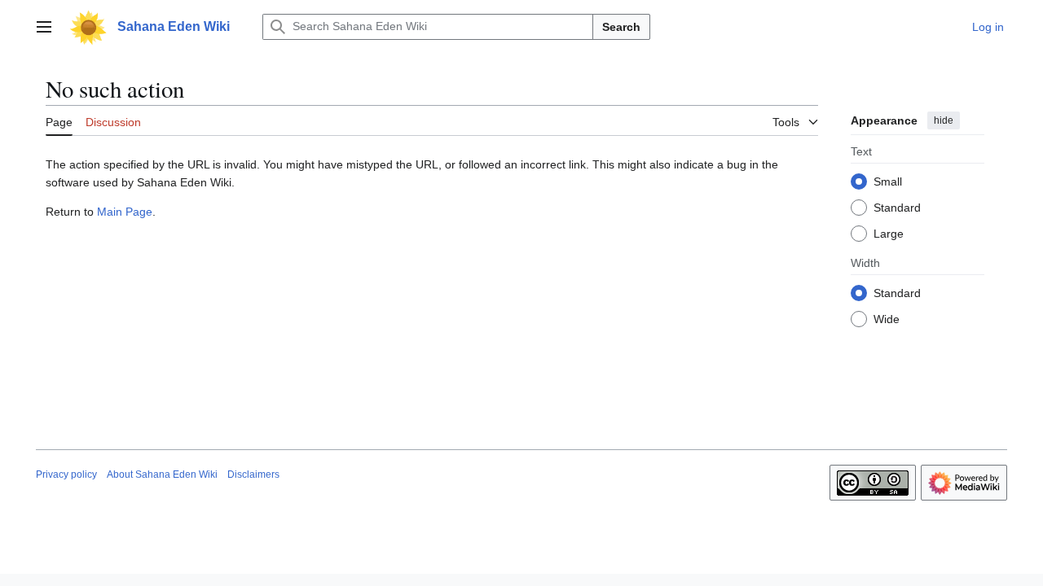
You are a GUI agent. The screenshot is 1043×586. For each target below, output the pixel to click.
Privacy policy (66, 474)
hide (943, 120)
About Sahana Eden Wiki (162, 474)
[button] (44, 27)
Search (621, 26)
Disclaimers (253, 474)
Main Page (124, 211)
